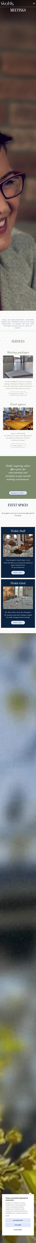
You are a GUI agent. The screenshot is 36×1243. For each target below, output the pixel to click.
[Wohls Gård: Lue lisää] (18, 597)
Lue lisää (7, 1215)
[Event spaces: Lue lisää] (18, 418)
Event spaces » (18, 445)
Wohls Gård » (18, 623)
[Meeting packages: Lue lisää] (18, 367)
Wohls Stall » (18, 573)
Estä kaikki (18, 1225)
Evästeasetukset (18, 1229)
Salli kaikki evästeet (18, 1220)
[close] (30, 1194)
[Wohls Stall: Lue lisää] (18, 545)
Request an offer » (18, 394)
